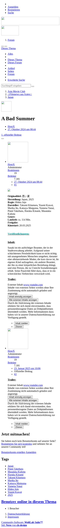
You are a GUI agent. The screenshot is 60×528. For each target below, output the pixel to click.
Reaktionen (13, 170)
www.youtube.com (33, 284)
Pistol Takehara (15, 468)
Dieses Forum (15, 62)
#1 (15, 184)
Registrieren (14, 9)
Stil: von (14, 525)
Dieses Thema (15, 59)
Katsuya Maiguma (17, 483)
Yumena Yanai (15, 486)
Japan (10, 466)
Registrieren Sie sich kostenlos (16, 444)
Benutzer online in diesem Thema (28, 502)
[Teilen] (2, 138)
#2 (15, 374)
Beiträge (12, 176)
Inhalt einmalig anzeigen (20, 296)
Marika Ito (13, 480)
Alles (10, 53)
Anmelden (13, 6)
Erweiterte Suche (16, 80)
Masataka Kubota (16, 471)
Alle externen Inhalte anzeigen (23, 300)
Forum (11, 74)
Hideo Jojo (13, 489)
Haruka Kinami (15, 474)
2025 (10, 495)
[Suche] (5, 46)
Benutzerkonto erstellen (13, 452)
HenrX (11, 126)
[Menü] (2, 46)
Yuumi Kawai (15, 492)
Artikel (11, 68)
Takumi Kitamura (16, 477)
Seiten (11, 71)
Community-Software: (22, 522)
